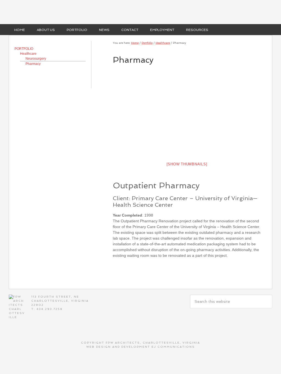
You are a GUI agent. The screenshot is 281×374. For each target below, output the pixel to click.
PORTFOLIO (24, 49)
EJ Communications (173, 346)
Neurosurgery (36, 59)
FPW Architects (140, 12)
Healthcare (28, 54)
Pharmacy (33, 64)
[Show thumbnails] (187, 164)
